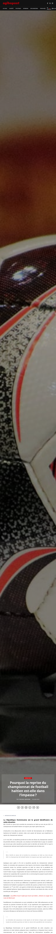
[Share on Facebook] (22, 807)
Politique (18, 8)
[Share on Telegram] (33, 807)
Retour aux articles (10, 815)
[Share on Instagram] (26, 807)
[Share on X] (37, 807)
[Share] (18, 807)
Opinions (25, 8)
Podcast (42, 8)
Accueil (5, 8)
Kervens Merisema (24, 799)
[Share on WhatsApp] (30, 807)
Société (11, 8)
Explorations (34, 8)
